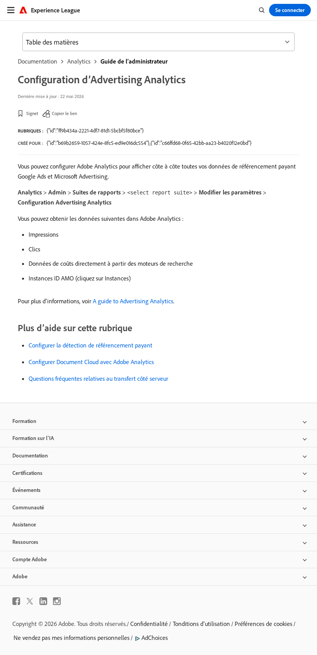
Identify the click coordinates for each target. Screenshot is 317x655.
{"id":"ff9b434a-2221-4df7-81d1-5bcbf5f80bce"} (95, 130)
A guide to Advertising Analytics (133, 301)
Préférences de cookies (263, 623)
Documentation (37, 61)
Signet (32, 113)
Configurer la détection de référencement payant (90, 345)
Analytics (78, 61)
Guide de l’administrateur (134, 61)
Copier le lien (64, 113)
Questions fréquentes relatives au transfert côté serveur (98, 378)
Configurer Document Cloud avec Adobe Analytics (91, 362)
